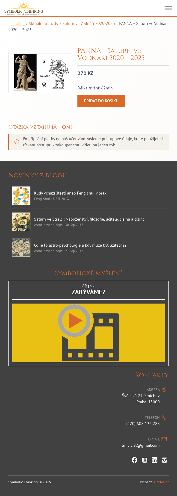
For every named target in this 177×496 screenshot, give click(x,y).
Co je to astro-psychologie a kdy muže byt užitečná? (80, 245)
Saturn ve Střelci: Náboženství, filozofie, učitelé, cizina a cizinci (90, 219)
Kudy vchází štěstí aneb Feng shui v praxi (71, 193)
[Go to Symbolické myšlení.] (16, 23)
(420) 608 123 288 (143, 423)
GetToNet (161, 482)
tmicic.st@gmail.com (141, 445)
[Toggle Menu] (168, 8)
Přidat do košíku (101, 100)
